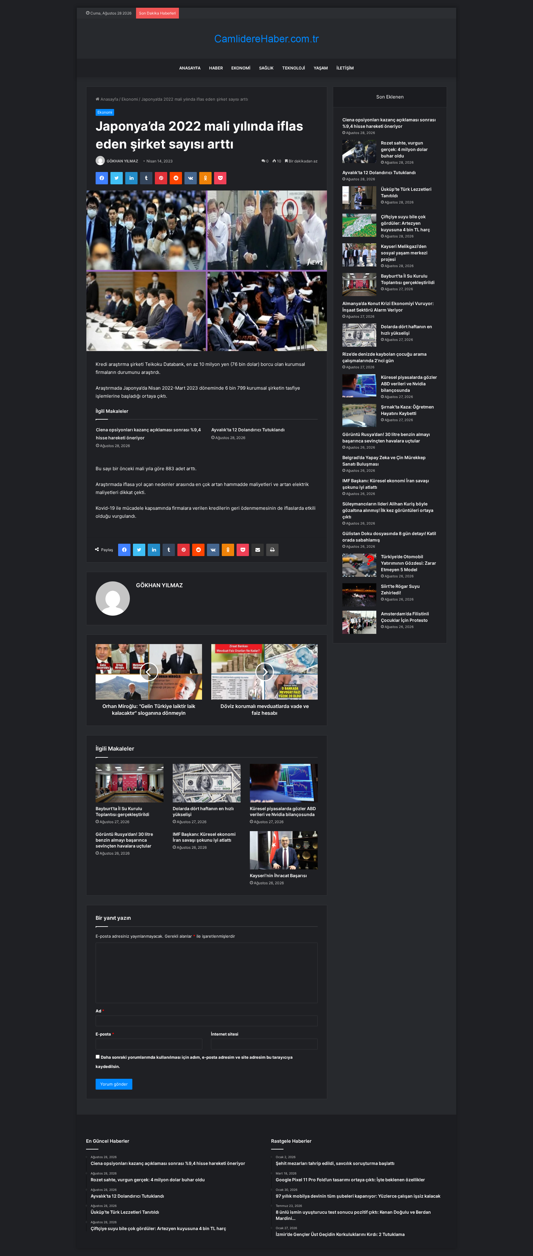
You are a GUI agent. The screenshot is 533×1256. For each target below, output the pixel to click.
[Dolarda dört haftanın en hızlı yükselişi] (207, 783)
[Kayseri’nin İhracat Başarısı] (284, 850)
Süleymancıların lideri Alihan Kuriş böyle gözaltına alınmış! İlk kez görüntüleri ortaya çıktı (387, 510)
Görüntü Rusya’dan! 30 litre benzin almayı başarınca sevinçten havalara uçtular (124, 839)
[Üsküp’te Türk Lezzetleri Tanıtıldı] (359, 197)
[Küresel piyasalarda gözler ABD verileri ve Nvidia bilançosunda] (284, 783)
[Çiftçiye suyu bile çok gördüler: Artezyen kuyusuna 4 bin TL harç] (359, 225)
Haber (216, 67)
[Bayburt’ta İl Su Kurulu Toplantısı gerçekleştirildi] (129, 783)
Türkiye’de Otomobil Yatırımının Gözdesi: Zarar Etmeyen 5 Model (408, 563)
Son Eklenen (390, 97)
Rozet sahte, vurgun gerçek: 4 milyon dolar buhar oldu (404, 149)
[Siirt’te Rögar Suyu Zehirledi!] (359, 594)
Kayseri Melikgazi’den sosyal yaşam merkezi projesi (404, 253)
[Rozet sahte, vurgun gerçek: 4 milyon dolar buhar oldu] (359, 151)
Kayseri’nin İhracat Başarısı (278, 875)
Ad (100, 1010)
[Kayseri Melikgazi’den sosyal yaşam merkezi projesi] (359, 254)
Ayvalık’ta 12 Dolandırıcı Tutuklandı (248, 429)
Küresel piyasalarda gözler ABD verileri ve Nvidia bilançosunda (409, 384)
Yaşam (321, 67)
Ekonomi (240, 67)
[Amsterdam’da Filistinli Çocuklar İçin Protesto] (359, 622)
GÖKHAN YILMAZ (122, 161)
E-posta (105, 1034)
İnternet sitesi (224, 1034)
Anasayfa (189, 67)
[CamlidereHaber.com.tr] (266, 38)
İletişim (345, 67)
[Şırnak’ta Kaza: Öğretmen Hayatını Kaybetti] (359, 415)
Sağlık (266, 67)
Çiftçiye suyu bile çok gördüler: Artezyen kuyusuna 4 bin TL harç (405, 223)
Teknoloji (293, 67)
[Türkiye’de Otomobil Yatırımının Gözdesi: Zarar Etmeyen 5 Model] (359, 565)
